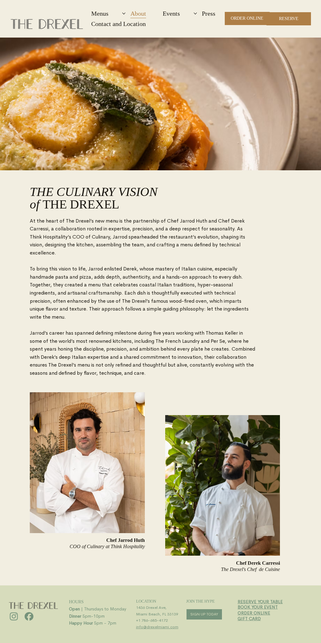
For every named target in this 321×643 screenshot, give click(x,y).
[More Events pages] (195, 13)
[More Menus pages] (123, 13)
